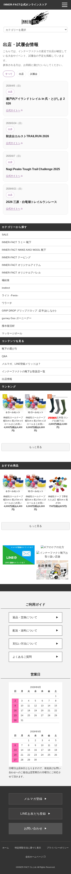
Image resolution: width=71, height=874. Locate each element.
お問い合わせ (35, 828)
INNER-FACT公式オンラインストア (25, 4)
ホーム (5, 847)
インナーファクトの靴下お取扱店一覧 (23, 371)
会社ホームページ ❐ (35, 857)
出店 (21, 73)
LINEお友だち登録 (35, 813)
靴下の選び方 (9, 348)
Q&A (4, 356)
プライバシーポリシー (58, 847)
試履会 (33, 73)
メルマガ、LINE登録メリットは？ (21, 363)
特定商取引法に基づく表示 (28, 847)
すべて (8, 73)
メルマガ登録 (35, 798)
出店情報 (7, 379)
